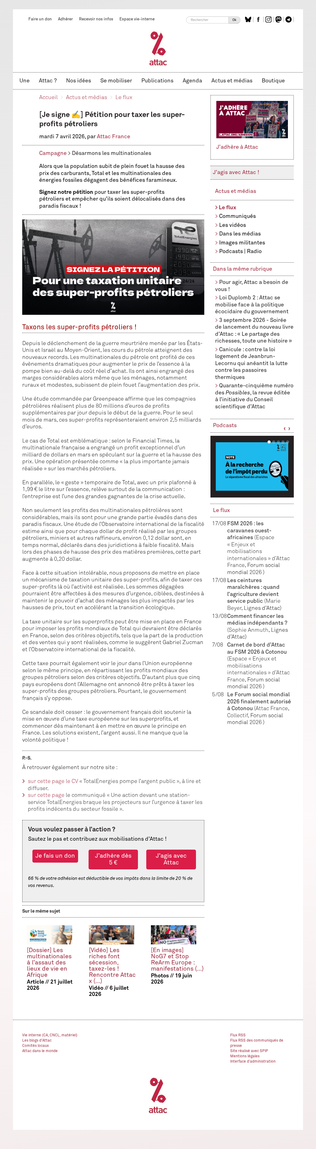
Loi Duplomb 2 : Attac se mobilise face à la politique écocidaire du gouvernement (252, 304)
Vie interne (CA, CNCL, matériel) (49, 1035)
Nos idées (78, 81)
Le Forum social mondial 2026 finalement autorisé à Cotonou (259, 701)
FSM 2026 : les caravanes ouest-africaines (249, 530)
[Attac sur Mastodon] (279, 19)
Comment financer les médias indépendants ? (257, 623)
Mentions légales (245, 1056)
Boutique (273, 81)
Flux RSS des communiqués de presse (256, 1043)
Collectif (237, 715)
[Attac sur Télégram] (289, 19)
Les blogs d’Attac (37, 1041)
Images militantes (242, 243)
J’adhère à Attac (237, 147)
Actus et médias (231, 81)
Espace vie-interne (137, 19)
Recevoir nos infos (96, 19)
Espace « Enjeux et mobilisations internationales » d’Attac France (258, 551)
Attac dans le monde (40, 1051)
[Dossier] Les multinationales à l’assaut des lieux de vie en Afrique (49, 962)
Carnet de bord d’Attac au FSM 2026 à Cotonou (257, 652)
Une (24, 81)
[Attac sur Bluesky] (248, 19)
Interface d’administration (253, 1062)
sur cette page (46, 795)
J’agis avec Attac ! (236, 172)
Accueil (48, 97)
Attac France (113, 136)
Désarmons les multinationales (111, 153)
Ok (234, 20)
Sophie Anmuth (248, 630)
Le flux (123, 97)
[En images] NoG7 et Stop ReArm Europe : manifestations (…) (177, 959)
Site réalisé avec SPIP (249, 1051)
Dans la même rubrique (242, 269)
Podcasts (225, 425)
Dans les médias (240, 234)
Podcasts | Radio (240, 251)
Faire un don (40, 19)
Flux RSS (238, 1035)
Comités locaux (35, 1046)
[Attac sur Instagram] (269, 19)
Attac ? (48, 81)
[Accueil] (158, 48)
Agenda (192, 81)
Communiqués (237, 216)
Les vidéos (232, 225)
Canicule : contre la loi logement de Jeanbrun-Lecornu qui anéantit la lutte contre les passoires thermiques (251, 363)
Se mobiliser (116, 81)
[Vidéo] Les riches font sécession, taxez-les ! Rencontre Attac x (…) (112, 965)
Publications (157, 81)
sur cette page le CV (53, 781)
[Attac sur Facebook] (259, 19)
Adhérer (65, 19)
